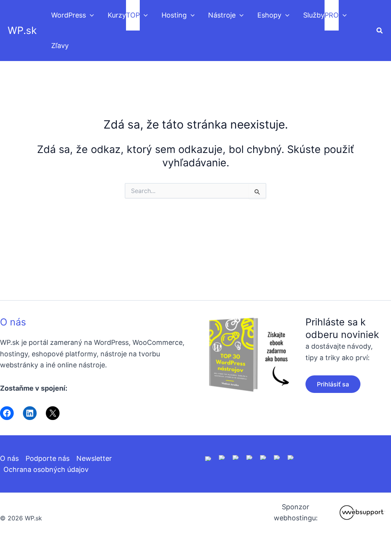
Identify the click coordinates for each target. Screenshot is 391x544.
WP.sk (22, 30)
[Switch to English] (208, 458)
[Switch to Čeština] (277, 457)
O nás (13, 322)
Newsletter (94, 458)
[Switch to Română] (249, 457)
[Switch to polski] (236, 457)
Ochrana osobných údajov (46, 469)
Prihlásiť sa (333, 384)
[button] (90, 15)
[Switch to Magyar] (263, 457)
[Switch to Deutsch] (222, 457)
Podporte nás (47, 458)
